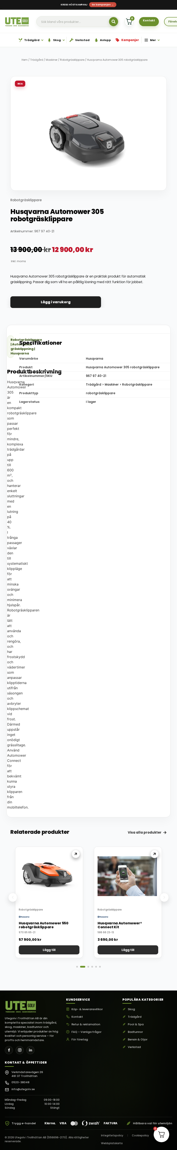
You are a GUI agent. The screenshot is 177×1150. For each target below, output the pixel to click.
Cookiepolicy (140, 1135)
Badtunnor (135, 1032)
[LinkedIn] (30, 1050)
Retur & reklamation (85, 1024)
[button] (12, 897)
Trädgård (36, 60)
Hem (25, 60)
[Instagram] (20, 1050)
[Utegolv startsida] (21, 1005)
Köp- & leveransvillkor (87, 1009)
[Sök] (113, 21)
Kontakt (77, 1017)
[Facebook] (9, 1050)
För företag (79, 1040)
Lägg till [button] (49, 950)
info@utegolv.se (23, 1089)
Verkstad (134, 1047)
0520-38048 (20, 1082)
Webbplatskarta (112, 1143)
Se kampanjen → (103, 4)
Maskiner (51, 60)
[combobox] (77, 21)
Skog (131, 1009)
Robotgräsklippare (72, 60)
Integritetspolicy (112, 1135)
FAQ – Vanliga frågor (86, 1032)
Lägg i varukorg (56, 302)
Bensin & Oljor (137, 1040)
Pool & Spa (136, 1024)
